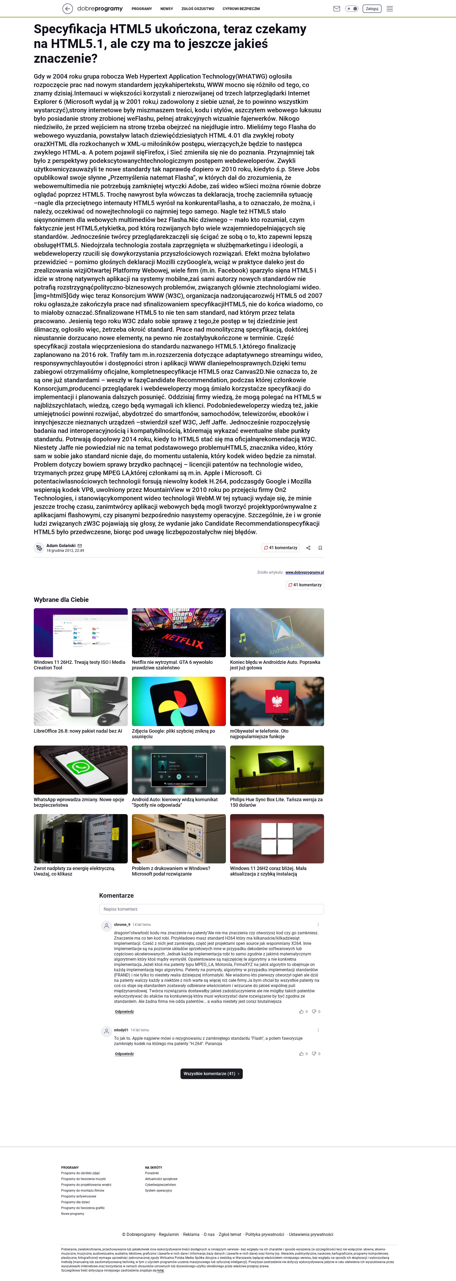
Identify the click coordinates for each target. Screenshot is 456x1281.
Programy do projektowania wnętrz (86, 1185)
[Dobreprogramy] (104, 8)
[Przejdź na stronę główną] (67, 12)
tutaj (160, 1270)
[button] (351, 9)
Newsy (166, 9)
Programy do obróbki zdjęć (80, 1173)
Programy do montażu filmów (82, 1190)
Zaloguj (372, 9)
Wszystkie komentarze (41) (209, 1073)
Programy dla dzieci (75, 1202)
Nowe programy (72, 1214)
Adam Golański (60, 545)
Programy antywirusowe (78, 1196)
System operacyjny (158, 1190)
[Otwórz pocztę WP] (336, 8)
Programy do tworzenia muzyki (83, 1179)
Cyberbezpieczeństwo (160, 1185)
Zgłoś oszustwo (198, 9)
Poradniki (152, 1173)
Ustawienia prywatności (310, 1234)
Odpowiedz (124, 1011)
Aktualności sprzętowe (161, 1179)
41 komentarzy (283, 547)
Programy (142, 9)
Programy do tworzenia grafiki (82, 1208)
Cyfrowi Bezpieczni (241, 9)
